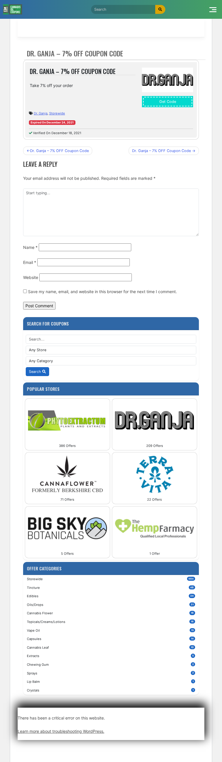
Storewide (57, 113)
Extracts (110, 656)
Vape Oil (110, 630)
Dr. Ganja (40, 113)
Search (35, 371)
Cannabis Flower (110, 613)
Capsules (110, 639)
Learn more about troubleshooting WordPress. (61, 731)
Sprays (110, 673)
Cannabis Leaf (110, 648)
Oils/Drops (110, 605)
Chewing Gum (110, 665)
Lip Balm (110, 682)
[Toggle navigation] (212, 9)
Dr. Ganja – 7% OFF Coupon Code (59, 151)
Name (30, 247)
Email (29, 262)
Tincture (110, 588)
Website (30, 277)
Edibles (110, 596)
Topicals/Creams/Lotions (110, 622)
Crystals (110, 690)
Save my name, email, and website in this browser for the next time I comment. (102, 291)
